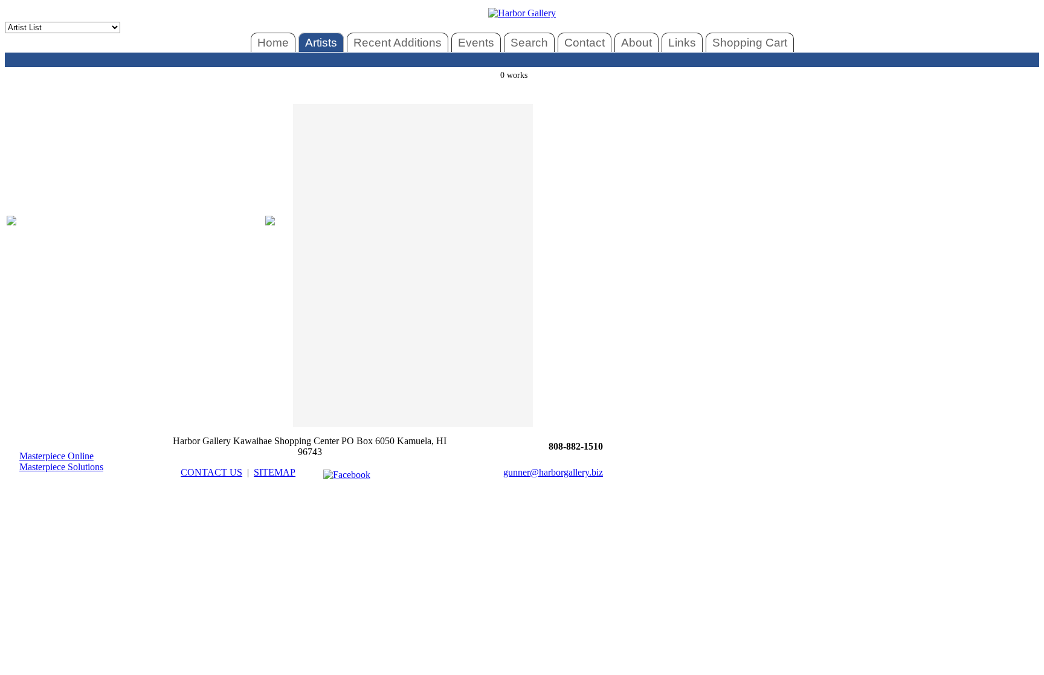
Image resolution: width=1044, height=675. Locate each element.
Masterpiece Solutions (61, 467)
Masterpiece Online (56, 456)
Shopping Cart (749, 42)
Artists (321, 42)
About (636, 42)
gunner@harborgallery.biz (553, 472)
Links (682, 42)
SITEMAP (274, 472)
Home (273, 42)
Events (476, 42)
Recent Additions (397, 42)
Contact (584, 42)
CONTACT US (211, 472)
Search (529, 42)
